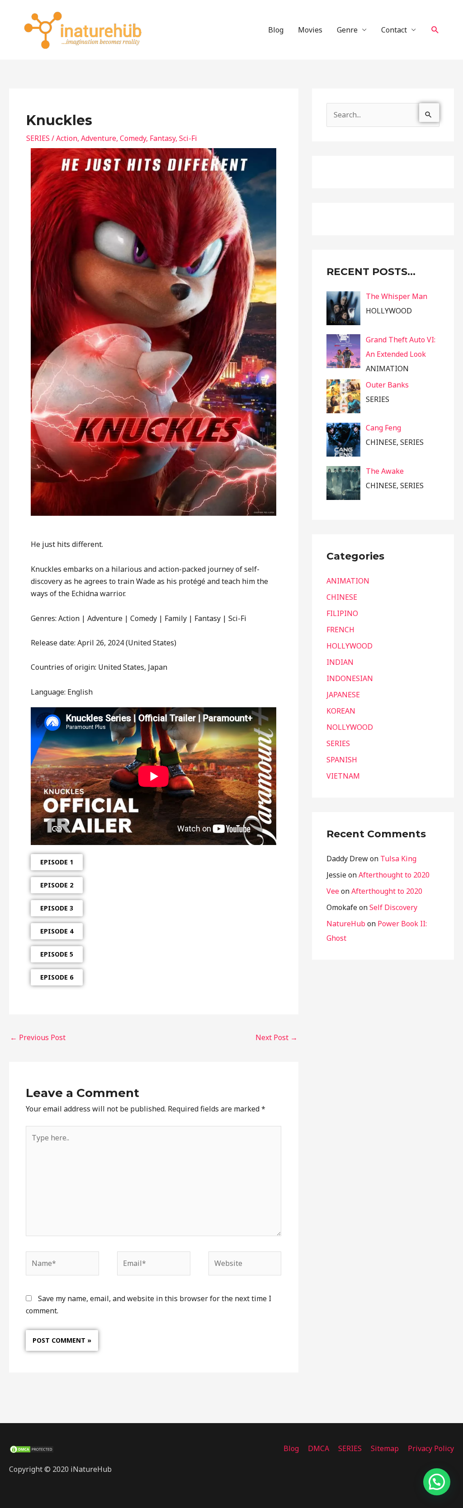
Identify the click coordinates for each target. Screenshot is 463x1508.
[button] (435, 29)
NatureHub (345, 924)
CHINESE (341, 597)
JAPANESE (343, 695)
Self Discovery (393, 907)
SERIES (38, 138)
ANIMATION (347, 581)
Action (66, 138)
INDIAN (340, 662)
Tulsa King (398, 859)
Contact (394, 30)
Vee (332, 891)
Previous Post (38, 1037)
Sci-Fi (188, 138)
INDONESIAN (349, 678)
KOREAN (340, 711)
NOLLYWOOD (349, 727)
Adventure (98, 138)
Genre (347, 30)
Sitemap (385, 1448)
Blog (275, 30)
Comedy (133, 138)
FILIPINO (342, 613)
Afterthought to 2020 (394, 875)
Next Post (276, 1037)
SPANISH (341, 760)
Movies (310, 30)
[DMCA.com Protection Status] (31, 1448)
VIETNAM (343, 776)
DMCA (318, 1448)
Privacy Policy (431, 1448)
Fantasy (162, 138)
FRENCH (340, 630)
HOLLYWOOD (349, 646)
